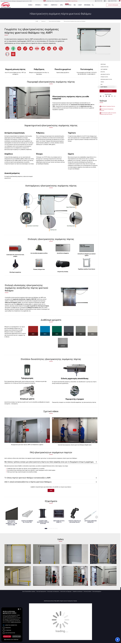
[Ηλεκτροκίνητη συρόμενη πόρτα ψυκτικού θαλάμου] (94, 42)
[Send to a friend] (114, 96)
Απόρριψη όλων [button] (16, 636)
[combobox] (18, 609)
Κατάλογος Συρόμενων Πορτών (108, 106)
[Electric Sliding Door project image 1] (17, 554)
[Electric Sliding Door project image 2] (46, 554)
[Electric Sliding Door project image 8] (103, 576)
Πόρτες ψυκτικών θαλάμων (54, 21)
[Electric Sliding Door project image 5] (17, 576)
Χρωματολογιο (104, 76)
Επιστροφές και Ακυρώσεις (53, 591)
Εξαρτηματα (104, 86)
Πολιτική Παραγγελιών (41, 591)
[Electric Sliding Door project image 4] (103, 554)
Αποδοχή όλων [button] (7, 636)
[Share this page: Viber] (112, 96)
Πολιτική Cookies (87, 591)
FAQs (51, 490)
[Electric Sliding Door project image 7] (75, 576)
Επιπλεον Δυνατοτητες (106, 79)
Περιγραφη (103, 64)
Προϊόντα (43, 21)
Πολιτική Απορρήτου (96, 591)
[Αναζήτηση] (92, 5)
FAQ (101, 84)
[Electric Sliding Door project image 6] (46, 576)
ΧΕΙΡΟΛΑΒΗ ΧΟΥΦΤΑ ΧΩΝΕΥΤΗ (58, 521)
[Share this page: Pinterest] (106, 96)
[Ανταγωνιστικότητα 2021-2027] (60, 621)
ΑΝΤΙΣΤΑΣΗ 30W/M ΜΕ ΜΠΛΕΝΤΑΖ (91, 521)
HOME (37, 21)
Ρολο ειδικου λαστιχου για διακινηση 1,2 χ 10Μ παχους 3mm (11, 522)
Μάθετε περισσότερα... (73, 1)
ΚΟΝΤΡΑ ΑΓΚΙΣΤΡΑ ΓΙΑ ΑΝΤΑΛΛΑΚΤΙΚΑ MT (75, 521)
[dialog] (11, 624)
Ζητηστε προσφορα (113, 5)
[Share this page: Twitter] (103, 96)
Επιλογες (103, 71)
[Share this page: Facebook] (100, 96)
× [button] (20, 609)
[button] (46, 528)
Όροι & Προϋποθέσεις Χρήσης (28, 591)
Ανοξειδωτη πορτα (105, 74)
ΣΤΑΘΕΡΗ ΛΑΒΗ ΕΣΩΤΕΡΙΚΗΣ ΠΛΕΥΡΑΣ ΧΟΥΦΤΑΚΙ (43, 522)
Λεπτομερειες (104, 69)
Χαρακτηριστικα (104, 66)
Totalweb (75, 600)
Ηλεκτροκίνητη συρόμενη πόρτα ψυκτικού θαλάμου (74, 21)
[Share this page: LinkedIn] (109, 96)
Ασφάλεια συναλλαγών (77, 591)
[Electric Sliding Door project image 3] (75, 554)
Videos (102, 81)
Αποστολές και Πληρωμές (66, 591)
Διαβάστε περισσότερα (16, 622)
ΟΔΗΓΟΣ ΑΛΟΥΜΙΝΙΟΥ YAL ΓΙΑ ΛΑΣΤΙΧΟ (27, 521)
